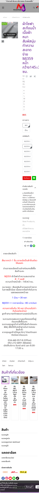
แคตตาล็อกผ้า (6, 461)
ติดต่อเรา (27, 178)
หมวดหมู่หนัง (6, 438)
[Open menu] (3, 8)
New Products (28, 221)
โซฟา (3, 366)
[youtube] (10, 478)
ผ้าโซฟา (4, 361)
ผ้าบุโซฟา (12, 361)
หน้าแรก (5, 17)
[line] (14, 478)
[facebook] (3, 478)
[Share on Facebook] (31, 246)
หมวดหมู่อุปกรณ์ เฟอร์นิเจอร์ (11, 442)
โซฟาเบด (10, 366)
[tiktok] (17, 478)
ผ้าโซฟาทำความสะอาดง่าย (18, 17)
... (9, 17)
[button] (34, 7)
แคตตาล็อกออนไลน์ (8, 458)
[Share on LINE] (34, 246)
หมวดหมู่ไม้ (5, 446)
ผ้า (23, 225)
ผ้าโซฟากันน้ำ (21, 361)
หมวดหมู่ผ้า (5, 435)
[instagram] (6, 478)
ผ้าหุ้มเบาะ (31, 361)
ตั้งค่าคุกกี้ (29, 487)
